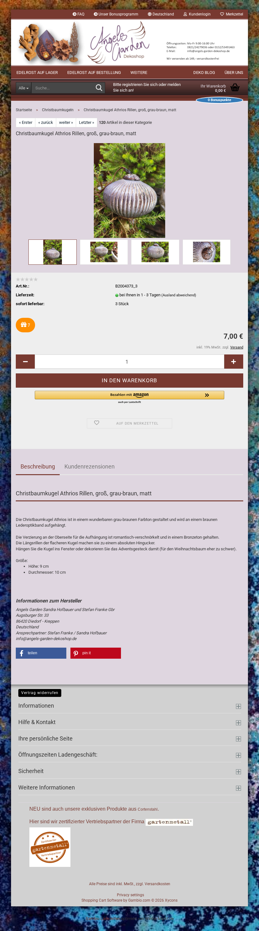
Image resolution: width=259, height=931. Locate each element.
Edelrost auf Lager (37, 72)
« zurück (45, 122)
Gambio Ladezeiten (103, 918)
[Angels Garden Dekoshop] (129, 42)
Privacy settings (130, 895)
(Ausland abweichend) (178, 295)
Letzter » (86, 122)
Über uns (234, 72)
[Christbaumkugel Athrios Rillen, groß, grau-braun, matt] (129, 190)
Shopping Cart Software (101, 900)
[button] (161, 14)
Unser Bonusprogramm (118, 14)
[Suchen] (99, 88)
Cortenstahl (148, 809)
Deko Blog (204, 72)
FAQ (80, 14)
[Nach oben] (241, 921)
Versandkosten (157, 884)
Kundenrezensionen (89, 466)
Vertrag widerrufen (39, 693)
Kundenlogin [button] (199, 14)
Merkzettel (233, 14)
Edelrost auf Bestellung (94, 72)
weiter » (66, 122)
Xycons (171, 900)
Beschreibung (38, 466)
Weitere (138, 72)
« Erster (25, 122)
